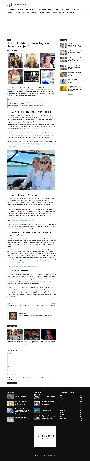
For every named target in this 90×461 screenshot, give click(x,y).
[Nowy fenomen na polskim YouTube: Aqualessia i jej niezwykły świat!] (48, 334)
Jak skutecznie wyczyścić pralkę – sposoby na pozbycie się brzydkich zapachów (48, 417)
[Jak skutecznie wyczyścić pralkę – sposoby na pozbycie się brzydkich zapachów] (37, 417)
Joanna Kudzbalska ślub (14, 106)
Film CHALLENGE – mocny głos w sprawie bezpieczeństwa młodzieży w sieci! (31, 343)
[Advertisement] (45, 25)
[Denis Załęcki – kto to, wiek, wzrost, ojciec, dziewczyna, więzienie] (63, 67)
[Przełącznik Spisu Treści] (41, 100)
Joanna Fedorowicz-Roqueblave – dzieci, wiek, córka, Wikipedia (75, 81)
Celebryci (16, 37)
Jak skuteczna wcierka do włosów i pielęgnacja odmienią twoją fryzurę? (22, 419)
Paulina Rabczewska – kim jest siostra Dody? (23, 220)
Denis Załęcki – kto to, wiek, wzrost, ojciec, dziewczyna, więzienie (74, 67)
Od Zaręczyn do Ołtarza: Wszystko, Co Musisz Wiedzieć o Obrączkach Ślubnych (22, 403)
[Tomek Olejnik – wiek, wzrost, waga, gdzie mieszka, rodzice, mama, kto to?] (63, 74)
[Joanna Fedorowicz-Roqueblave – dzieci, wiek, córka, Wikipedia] (63, 81)
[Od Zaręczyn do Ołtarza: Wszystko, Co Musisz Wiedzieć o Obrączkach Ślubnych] (10, 403)
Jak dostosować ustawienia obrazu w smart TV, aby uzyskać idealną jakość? (49, 403)
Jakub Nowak (14, 50)
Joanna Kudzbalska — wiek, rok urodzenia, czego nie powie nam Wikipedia (26, 105)
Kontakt (43, 455)
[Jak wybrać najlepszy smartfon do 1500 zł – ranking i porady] (37, 396)
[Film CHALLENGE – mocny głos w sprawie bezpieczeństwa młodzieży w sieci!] (32, 334)
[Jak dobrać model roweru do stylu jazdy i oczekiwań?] (10, 396)
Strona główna (10, 37)
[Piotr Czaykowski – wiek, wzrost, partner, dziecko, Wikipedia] (63, 52)
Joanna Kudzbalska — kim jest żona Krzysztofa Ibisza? (21, 102)
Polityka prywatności (51, 455)
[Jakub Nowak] (8, 50)
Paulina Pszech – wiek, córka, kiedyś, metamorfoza (24, 266)
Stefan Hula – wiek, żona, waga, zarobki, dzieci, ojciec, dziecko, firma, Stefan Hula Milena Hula (75, 45)
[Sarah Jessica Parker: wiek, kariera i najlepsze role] (15, 334)
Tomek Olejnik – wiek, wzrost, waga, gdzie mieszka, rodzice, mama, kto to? (74, 74)
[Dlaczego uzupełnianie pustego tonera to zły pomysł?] (37, 410)
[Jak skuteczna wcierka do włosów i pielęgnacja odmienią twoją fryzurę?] (10, 419)
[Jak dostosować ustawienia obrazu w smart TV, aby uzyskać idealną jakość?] (37, 403)
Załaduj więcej (70, 94)
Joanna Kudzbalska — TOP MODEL (17, 103)
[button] (81, 4)
